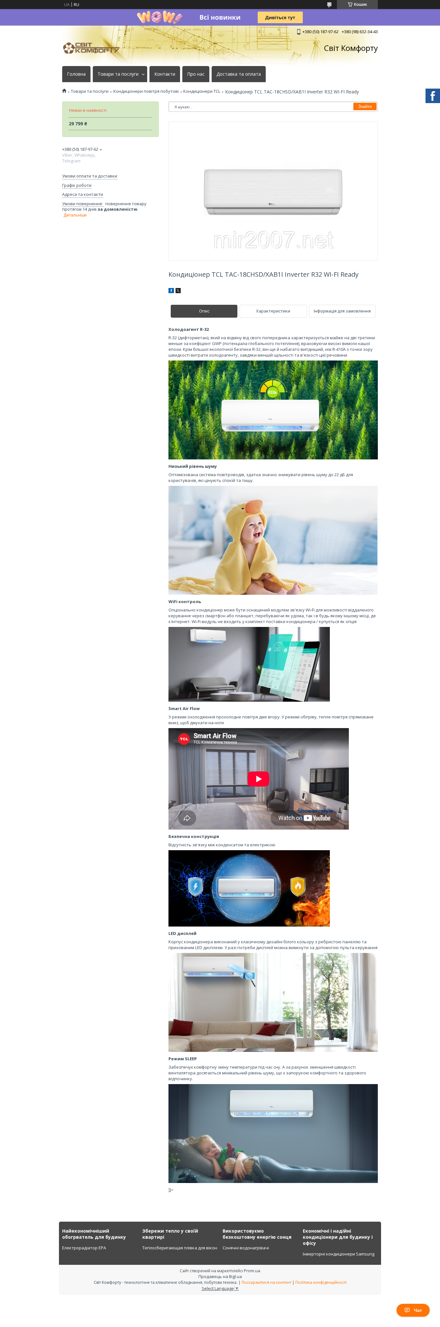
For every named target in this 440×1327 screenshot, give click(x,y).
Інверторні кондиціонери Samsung (338, 1254)
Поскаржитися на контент (266, 1282)
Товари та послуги (118, 74)
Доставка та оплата (238, 74)
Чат (418, 1310)
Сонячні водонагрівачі (246, 1248)
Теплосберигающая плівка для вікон (179, 1248)
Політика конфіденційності (321, 1282)
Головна (76, 74)
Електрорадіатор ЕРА (84, 1248)
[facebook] (171, 291)
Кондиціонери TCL (201, 91)
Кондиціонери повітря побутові (146, 91)
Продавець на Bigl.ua (220, 1276)
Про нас (196, 74)
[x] (178, 291)
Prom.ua (252, 1271)
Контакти (164, 74)
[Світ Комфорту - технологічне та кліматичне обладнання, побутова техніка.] (94, 48)
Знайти (365, 106)
